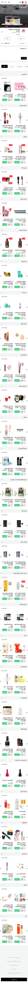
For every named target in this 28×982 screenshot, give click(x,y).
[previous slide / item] (1, 16)
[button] (14, 32)
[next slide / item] (27, 16)
